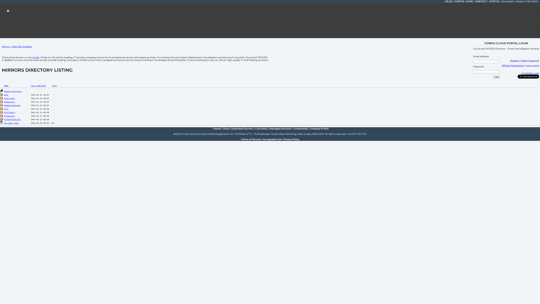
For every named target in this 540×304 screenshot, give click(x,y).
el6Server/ (9, 102)
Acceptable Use (272, 139)
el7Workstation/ (12, 120)
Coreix (35, 57)
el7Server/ (9, 116)
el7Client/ (9, 112)
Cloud (226, 128)
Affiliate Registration (513, 65)
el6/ (6, 95)
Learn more (532, 65)
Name (6, 86)
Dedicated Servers (242, 128)
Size (54, 86)
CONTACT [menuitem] (481, 1)
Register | (515, 60)
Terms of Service (251, 139)
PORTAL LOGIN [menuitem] (464, 1)
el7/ (6, 109)
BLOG (449, 1)
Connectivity (300, 128)
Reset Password (530, 60)
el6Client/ (9, 98)
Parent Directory (13, 91)
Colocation (261, 128)
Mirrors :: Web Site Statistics (17, 46)
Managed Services (280, 128)
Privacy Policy (291, 139)
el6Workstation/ (12, 105)
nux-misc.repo (11, 123)
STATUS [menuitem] (494, 1)
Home (217, 128)
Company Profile (319, 128)
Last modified (38, 86)
